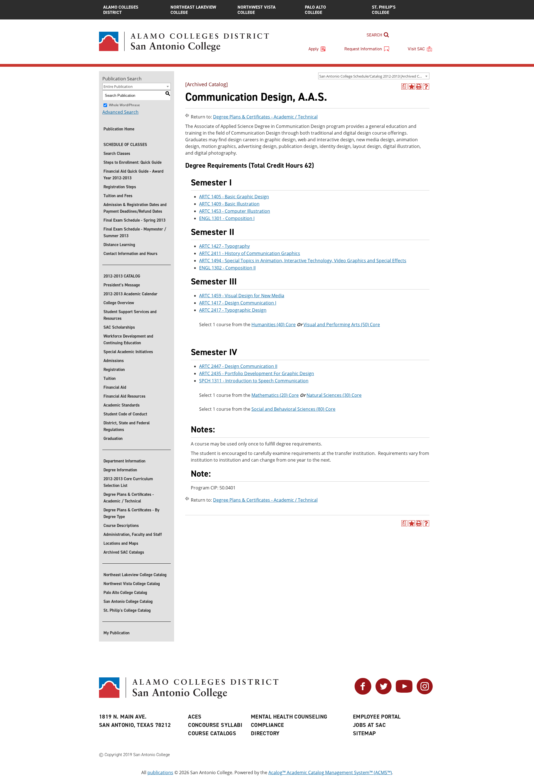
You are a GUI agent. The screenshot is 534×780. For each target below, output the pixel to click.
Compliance (267, 725)
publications (160, 772)
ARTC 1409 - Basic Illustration (229, 204)
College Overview (118, 303)
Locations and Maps (120, 543)
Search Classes (116, 153)
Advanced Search (120, 112)
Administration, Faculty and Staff (132, 534)
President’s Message (121, 285)
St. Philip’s (383, 9)
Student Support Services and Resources (130, 315)
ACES (195, 716)
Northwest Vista (257, 9)
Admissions (113, 360)
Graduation (113, 438)
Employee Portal (377, 716)
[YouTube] (404, 693)
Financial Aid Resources (124, 396)
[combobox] (373, 76)
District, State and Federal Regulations (126, 426)
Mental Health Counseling (289, 716)
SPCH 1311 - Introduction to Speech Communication (253, 381)
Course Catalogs (212, 733)
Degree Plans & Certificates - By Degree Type (131, 513)
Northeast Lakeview (193, 9)
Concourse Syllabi (215, 725)
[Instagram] (424, 693)
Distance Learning (119, 244)
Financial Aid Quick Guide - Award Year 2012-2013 (133, 175)
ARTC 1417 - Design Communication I (237, 303)
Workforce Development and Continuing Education (128, 339)
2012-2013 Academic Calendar (130, 294)
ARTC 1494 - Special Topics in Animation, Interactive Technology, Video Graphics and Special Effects (302, 260)
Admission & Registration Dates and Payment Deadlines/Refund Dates (135, 208)
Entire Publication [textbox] (118, 86)
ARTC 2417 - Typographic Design (232, 310)
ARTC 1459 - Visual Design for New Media (241, 296)
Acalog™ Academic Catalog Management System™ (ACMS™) (330, 772)
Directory (265, 733)
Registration (114, 369)
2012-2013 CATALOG (121, 276)
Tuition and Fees (117, 196)
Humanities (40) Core (273, 324)
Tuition (109, 378)
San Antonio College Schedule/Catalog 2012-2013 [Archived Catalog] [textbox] (374, 76)
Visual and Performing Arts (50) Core (341, 324)
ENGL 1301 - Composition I (226, 218)
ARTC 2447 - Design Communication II (238, 366)
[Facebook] (363, 693)
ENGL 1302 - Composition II (227, 268)
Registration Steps (119, 187)
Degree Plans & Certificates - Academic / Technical (128, 498)
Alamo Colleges (120, 9)
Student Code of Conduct (125, 414)
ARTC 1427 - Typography (224, 246)
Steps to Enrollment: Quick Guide (132, 162)
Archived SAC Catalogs (123, 552)
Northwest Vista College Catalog (131, 583)
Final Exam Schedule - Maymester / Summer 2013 (134, 232)
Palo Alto (315, 9)
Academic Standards (121, 405)
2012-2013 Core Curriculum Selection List (128, 482)
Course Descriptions (121, 525)
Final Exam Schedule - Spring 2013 (134, 220)
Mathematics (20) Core (275, 395)
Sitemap (364, 733)
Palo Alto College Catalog (125, 592)
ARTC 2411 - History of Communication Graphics (249, 253)
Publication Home (118, 129)
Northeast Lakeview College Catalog (135, 575)
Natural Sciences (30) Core (334, 395)
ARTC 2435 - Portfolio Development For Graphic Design (256, 373)
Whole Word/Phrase (124, 105)
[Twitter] (383, 693)
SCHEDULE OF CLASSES (125, 144)
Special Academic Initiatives (128, 352)
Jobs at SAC (369, 725)
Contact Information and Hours (130, 253)
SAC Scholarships (119, 327)
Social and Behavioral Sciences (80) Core (293, 409)
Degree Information (120, 470)
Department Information (124, 461)
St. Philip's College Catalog (127, 610)
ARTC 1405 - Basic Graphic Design (234, 197)
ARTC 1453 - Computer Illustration (234, 211)
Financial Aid (114, 387)
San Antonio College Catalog (128, 601)
